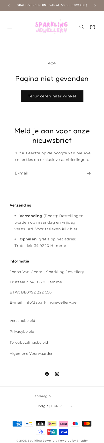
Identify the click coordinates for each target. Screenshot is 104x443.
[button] (9, 27)
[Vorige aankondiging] (9, 5)
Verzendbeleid (22, 320)
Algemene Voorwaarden (31, 353)
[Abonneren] (88, 173)
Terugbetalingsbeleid (29, 342)
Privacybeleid (22, 331)
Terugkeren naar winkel (52, 96)
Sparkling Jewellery (42, 440)
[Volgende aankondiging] (95, 5)
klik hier (69, 229)
